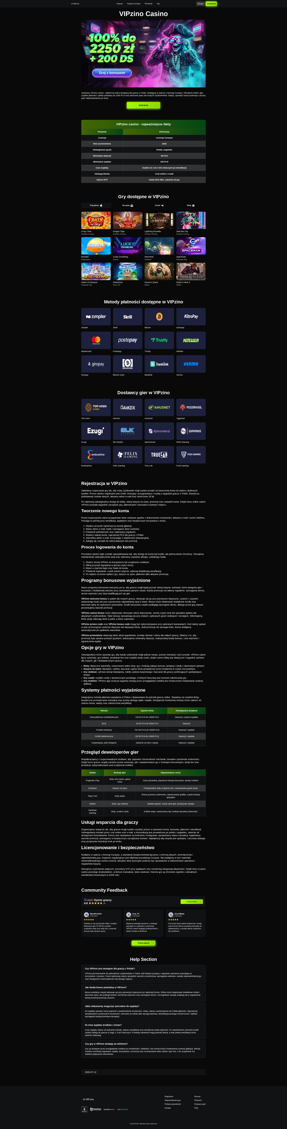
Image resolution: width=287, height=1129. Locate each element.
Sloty (189, 205)
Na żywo (126, 205)
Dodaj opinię (192, 902)
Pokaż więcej (143, 943)
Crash (157, 205)
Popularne (94, 205)
